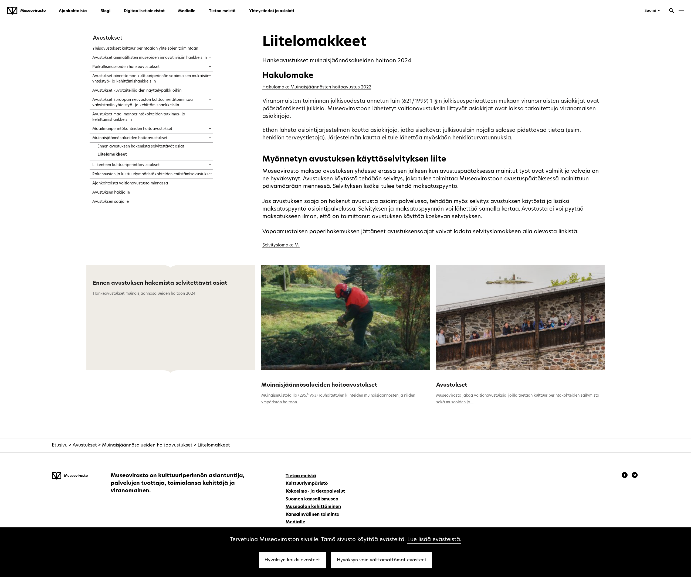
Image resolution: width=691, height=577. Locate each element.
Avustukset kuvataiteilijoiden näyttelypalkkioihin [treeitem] (136, 91)
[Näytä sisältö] (205, 46)
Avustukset (107, 38)
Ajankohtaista (73, 11)
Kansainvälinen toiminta (313, 515)
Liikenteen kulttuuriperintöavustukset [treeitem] (126, 165)
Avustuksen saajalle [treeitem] (110, 202)
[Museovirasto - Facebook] (625, 476)
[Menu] (681, 11)
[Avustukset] (520, 317)
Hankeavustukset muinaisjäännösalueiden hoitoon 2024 (144, 294)
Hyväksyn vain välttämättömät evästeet (381, 560)
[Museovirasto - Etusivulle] (26, 11)
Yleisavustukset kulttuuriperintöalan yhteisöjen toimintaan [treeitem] (145, 49)
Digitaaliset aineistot (144, 11)
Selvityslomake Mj (281, 245)
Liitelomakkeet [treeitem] (112, 155)
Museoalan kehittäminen (313, 507)
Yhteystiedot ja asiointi (271, 11)
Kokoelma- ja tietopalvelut (315, 491)
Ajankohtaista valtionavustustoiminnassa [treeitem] (130, 183)
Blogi (105, 11)
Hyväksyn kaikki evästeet (292, 560)
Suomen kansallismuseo (312, 499)
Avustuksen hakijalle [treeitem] (111, 193)
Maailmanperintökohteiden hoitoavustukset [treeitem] (132, 129)
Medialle (186, 11)
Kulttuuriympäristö (307, 484)
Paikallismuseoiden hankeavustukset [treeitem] (126, 67)
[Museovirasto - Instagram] (634, 476)
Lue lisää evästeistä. (434, 539)
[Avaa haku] (671, 11)
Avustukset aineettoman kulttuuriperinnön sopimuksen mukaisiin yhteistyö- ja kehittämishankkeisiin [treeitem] (150, 79)
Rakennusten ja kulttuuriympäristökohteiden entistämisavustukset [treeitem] (152, 174)
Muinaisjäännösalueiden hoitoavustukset (319, 385)
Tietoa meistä (222, 11)
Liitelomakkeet (214, 445)
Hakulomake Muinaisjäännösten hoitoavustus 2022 (316, 87)
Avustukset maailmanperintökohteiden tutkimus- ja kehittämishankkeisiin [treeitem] (138, 117)
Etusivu (59, 445)
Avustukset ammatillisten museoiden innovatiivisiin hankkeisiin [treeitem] (149, 58)
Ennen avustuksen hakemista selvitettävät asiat (160, 283)
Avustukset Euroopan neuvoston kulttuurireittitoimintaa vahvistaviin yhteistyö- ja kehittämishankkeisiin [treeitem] (142, 102)
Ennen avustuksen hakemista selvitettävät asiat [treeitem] (140, 147)
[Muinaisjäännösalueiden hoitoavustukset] (345, 317)
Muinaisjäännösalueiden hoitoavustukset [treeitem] (129, 138)
